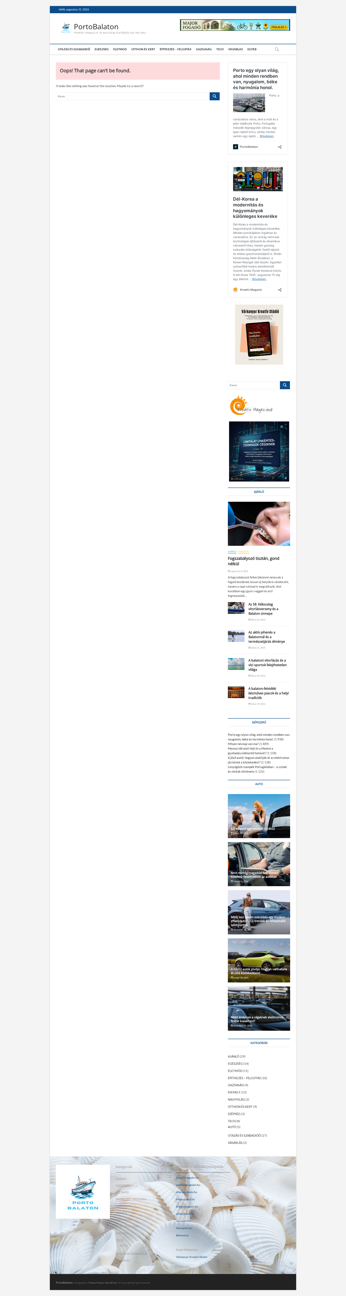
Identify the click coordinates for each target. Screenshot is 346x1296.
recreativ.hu (183, 1221)
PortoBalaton (96, 26)
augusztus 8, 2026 (239, 571)
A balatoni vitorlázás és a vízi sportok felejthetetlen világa (267, 665)
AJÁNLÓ (232, 551)
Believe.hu (182, 1235)
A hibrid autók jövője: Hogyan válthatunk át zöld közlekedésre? (259, 971)
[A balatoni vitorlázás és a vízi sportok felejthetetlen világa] (236, 664)
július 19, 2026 (258, 704)
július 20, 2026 (258, 675)
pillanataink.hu (185, 1213)
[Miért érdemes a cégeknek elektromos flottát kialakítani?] (259, 1008)
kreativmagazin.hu (187, 1177)
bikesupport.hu (185, 1199)
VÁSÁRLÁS (235, 49)
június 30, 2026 (240, 833)
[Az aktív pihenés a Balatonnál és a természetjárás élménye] (236, 636)
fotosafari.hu (184, 1228)
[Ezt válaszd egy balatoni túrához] (259, 816)
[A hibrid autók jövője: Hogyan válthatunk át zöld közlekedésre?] (259, 960)
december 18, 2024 (242, 1025)
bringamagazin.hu (187, 1206)
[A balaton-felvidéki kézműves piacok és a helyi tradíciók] (236, 692)
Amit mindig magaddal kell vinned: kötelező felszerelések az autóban (255, 875)
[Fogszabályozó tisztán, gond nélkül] (259, 524)
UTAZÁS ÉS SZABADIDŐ (74, 49)
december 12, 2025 (242, 929)
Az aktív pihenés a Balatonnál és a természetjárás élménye (266, 637)
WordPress (111, 1282)
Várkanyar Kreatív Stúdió (191, 1257)
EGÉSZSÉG (102, 49)
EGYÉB (251, 49)
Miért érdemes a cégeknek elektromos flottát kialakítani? (257, 1019)
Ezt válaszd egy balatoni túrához (253, 828)
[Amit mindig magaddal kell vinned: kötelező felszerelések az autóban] (259, 864)
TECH (220, 49)
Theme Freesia (96, 1282)
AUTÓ (232, 1127)
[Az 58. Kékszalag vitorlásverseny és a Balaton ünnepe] (236, 608)
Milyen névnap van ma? (243, 744)
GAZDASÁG (204, 49)
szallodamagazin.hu (188, 1184)
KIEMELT (234, 1092)
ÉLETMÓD (120, 49)
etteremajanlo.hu (186, 1192)
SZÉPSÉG (234, 1114)
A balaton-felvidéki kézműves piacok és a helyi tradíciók (268, 693)
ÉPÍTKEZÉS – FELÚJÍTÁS (175, 49)
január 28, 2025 (240, 977)
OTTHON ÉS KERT (143, 49)
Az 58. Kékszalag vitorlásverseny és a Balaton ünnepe (263, 609)
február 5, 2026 (240, 881)
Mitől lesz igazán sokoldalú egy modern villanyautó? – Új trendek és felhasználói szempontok (258, 921)
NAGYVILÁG (236, 1099)
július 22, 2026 (258, 619)
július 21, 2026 (258, 647)
